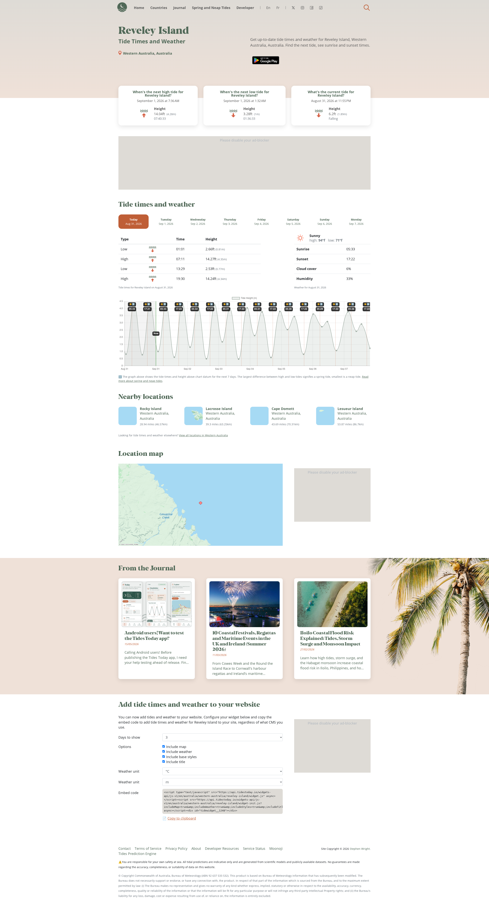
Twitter (293, 8)
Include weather (179, 752)
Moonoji (276, 848)
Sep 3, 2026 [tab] (230, 222)
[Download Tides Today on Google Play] (265, 60)
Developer (245, 7)
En (268, 7)
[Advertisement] (244, 163)
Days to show (129, 737)
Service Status (254, 848)
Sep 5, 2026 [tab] (293, 222)
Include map (176, 746)
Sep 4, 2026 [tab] (261, 222)
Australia (164, 53)
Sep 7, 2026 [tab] (356, 222)
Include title (175, 761)
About (196, 848)
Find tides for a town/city (366, 8)
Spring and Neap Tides (211, 7)
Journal (179, 7)
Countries (158, 7)
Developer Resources (222, 848)
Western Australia (138, 53)
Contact (124, 848)
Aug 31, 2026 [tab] (133, 222)
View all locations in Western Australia (203, 435)
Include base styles (181, 756)
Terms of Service (148, 848)
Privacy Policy (176, 848)
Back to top (478, 906)
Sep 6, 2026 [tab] (324, 222)
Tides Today (122, 7)
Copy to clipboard (182, 818)
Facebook (311, 8)
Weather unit (128, 771)
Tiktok (320, 8)
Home (139, 7)
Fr (277, 7)
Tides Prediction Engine (137, 853)
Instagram (302, 8)
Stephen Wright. (360, 849)
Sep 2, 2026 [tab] (198, 222)
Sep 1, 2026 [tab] (166, 222)
